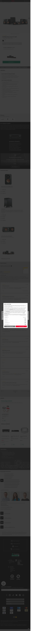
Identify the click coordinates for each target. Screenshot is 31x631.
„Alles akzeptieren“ (8, 311)
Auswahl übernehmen (9, 326)
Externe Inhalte (6, 324)
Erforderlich (6, 317)
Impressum (6, 315)
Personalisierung (7, 322)
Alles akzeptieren (21, 326)
